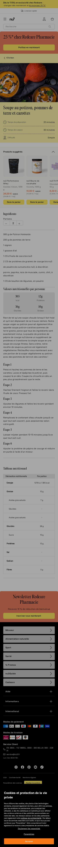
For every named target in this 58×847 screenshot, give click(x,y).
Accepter (29, 841)
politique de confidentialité (31, 818)
